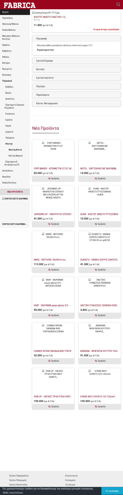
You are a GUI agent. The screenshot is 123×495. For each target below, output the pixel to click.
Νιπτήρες (6, 63)
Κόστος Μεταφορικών (47, 103)
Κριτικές (40, 69)
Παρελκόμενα (42, 94)
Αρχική (5, 12)
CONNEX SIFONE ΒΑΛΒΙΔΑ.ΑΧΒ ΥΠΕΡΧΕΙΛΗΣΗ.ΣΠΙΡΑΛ (60, 351)
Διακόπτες (9, 99)
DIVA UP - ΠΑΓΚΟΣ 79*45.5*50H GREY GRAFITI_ (57, 396)
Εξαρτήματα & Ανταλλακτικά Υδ (11, 163)
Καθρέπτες (7, 51)
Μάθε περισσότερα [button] (13, 492)
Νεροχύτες (7, 69)
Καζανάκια (6, 75)
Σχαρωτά (8, 132)
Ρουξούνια (9, 114)
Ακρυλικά (6, 176)
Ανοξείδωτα (7, 170)
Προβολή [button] (55, 178)
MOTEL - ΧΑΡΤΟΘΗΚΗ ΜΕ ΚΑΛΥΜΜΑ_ (98, 168)
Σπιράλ (7, 126)
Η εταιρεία (70, 480)
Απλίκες (5, 57)
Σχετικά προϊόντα (45, 77)
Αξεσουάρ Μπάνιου (10, 24)
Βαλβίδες (8, 87)
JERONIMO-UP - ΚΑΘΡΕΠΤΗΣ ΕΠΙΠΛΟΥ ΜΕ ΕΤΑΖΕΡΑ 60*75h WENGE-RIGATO (71, 214)
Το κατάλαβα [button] (112, 491)
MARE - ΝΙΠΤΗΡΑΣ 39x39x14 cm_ (50, 259)
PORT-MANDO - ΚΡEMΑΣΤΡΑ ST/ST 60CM (54, 168)
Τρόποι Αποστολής (18, 484)
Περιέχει (40, 86)
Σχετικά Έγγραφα (44, 60)
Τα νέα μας (70, 484)
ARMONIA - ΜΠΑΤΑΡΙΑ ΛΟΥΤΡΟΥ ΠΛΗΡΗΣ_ (101, 351)
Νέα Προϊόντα (15, 192)
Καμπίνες (6, 45)
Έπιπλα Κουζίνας (9, 182)
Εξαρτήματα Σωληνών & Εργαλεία (14, 106)
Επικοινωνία (71, 475)
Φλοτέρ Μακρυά (14, 156)
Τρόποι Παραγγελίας (19, 475)
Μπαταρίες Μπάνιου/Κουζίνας (11, 37)
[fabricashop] (19, 4)
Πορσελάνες (7, 18)
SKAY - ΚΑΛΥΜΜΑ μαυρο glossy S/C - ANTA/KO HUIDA (60, 305)
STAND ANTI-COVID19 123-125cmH (97, 396)
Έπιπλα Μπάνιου (9, 30)
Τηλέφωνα (9, 138)
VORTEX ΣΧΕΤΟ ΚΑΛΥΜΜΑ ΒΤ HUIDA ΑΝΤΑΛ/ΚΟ (23, 224)
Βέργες (8, 93)
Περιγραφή (41, 38)
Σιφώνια (8, 120)
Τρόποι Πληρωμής (18, 480)
